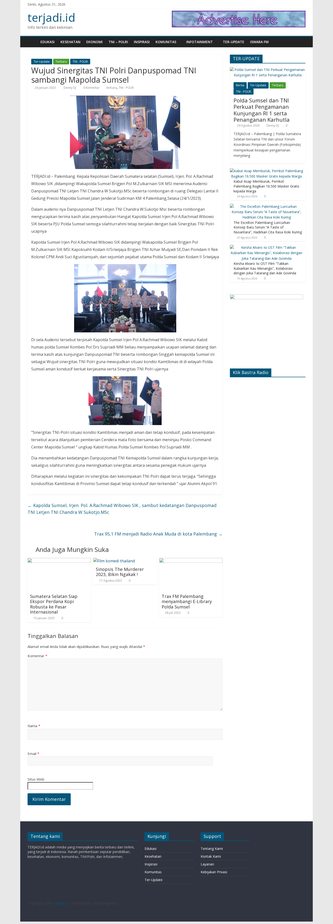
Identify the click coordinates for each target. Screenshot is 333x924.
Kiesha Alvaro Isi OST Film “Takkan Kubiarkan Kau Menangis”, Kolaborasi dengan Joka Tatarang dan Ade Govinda (265, 268)
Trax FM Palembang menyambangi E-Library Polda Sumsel (187, 601)
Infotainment (199, 42)
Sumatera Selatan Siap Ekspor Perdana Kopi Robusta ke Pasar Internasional (54, 604)
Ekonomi (94, 42)
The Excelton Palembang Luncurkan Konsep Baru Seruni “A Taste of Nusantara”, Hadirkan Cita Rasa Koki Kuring (268, 227)
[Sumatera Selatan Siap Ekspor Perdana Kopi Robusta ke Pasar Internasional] (59, 561)
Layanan (207, 864)
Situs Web (36, 779)
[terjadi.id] (33, 42)
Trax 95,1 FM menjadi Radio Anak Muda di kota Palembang (158, 534)
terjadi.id (51, 17)
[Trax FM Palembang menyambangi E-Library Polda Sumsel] (191, 561)
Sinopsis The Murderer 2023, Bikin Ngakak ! (120, 571)
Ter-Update (233, 42)
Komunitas (166, 42)
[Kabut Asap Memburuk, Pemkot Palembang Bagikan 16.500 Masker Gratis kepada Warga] (266, 171)
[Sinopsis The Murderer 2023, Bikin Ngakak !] (114, 561)
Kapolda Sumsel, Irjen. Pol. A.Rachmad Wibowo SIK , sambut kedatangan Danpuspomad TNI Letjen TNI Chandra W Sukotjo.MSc (122, 508)
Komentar (37, 655)
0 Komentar (91, 88)
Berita (240, 85)
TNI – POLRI (118, 42)
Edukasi (47, 42)
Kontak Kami (211, 856)
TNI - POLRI (80, 62)
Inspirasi (142, 42)
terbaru (111, 88)
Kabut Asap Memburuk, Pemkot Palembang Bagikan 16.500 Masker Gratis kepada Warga (266, 186)
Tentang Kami (212, 848)
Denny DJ (70, 88)
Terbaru (61, 62)
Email (33, 753)
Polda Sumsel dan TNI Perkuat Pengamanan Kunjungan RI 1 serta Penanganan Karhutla (262, 110)
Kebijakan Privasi (214, 872)
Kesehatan (70, 42)
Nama (34, 725)
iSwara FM (259, 42)
